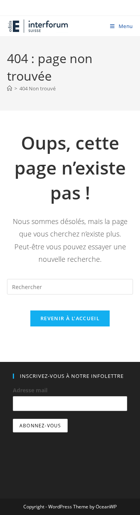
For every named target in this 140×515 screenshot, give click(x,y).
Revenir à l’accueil (70, 318)
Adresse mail (30, 390)
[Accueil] (9, 88)
